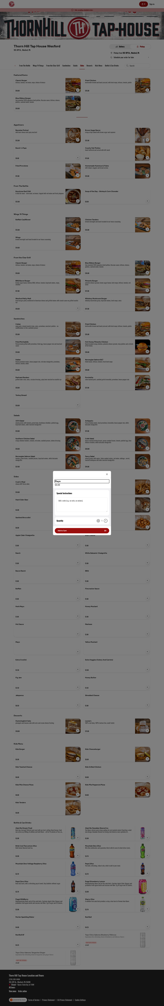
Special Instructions (64, 493)
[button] (82, 530)
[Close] (107, 474)
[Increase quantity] (105, 521)
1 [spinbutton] (102, 520)
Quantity (60, 520)
